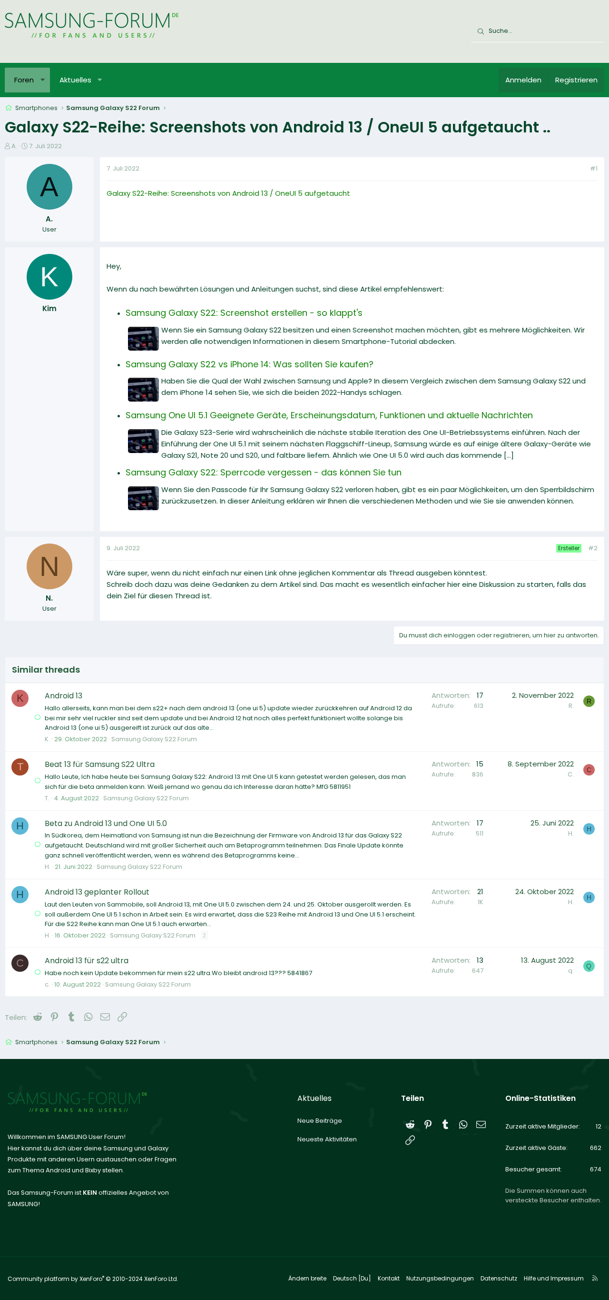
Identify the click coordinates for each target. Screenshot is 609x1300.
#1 (594, 168)
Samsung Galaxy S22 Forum (154, 739)
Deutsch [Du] (352, 1278)
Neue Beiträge (319, 1120)
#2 (593, 548)
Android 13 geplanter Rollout (97, 892)
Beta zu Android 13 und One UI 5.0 (106, 823)
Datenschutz (499, 1278)
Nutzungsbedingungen (440, 1278)
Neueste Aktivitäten (327, 1139)
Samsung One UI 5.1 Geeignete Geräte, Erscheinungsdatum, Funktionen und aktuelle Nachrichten (329, 415)
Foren (24, 80)
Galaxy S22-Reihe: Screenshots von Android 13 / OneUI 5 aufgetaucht (228, 193)
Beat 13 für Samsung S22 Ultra (100, 764)
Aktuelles (75, 80)
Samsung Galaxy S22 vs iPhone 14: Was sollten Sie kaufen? (249, 364)
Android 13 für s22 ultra (86, 960)
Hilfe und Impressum (554, 1278)
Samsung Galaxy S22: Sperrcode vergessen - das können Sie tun (264, 472)
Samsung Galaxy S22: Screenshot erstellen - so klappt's (244, 313)
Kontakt (389, 1278)
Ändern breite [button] (307, 1278)
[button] (42, 80)
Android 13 (63, 695)
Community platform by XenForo (93, 1279)
